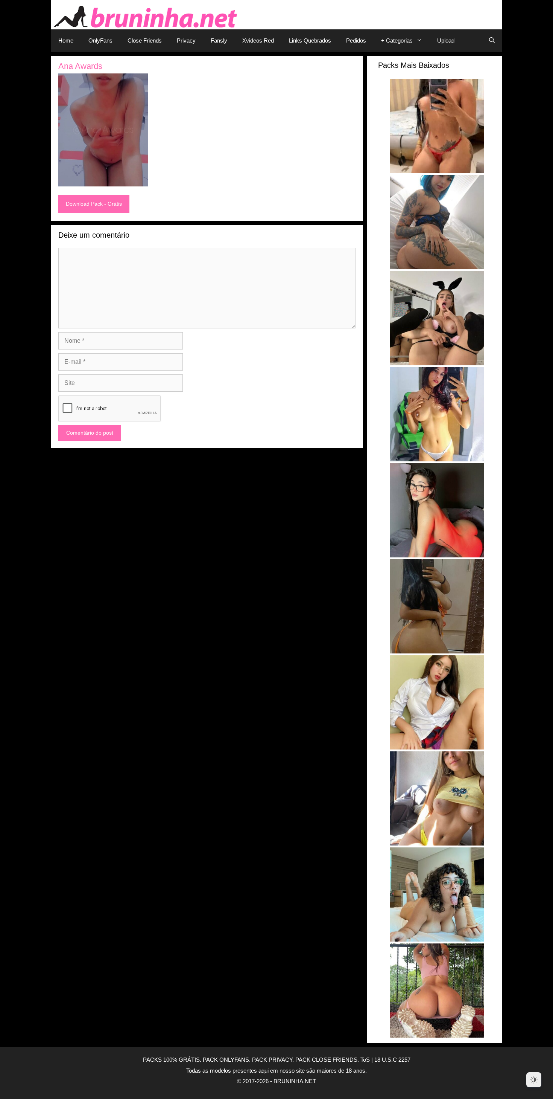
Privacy (186, 40)
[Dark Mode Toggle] (534, 1080)
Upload (445, 40)
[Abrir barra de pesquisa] (492, 40)
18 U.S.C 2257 (392, 1059)
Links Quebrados (310, 40)
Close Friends (145, 40)
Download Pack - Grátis (94, 204)
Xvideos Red (258, 40)
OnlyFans (100, 40)
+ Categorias (397, 40)
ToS (365, 1059)
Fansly (219, 40)
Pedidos (356, 40)
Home (65, 40)
